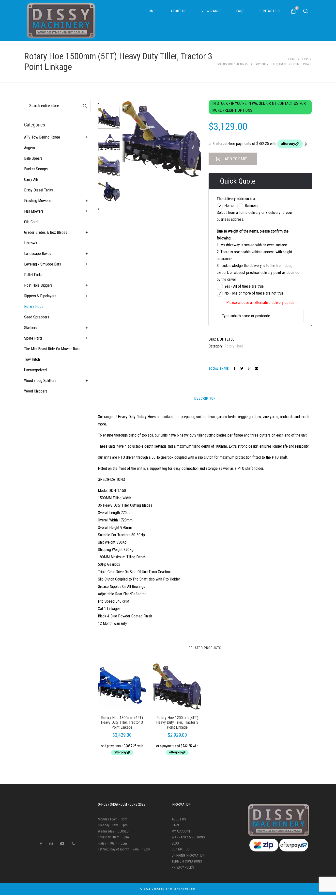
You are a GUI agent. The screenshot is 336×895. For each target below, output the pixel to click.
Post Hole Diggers (38, 285)
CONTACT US (181, 849)
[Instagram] (51, 843)
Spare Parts (33, 338)
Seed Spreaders (36, 317)
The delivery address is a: (236, 198)
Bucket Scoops (36, 169)
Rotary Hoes (234, 346)
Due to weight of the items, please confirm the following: (253, 234)
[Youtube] (62, 843)
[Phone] (73, 843)
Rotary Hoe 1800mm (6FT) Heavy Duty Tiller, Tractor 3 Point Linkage (122, 722)
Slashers (30, 327)
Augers (29, 147)
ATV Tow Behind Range (42, 137)
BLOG (175, 843)
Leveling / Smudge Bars (42, 264)
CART (175, 825)
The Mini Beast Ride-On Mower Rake (52, 348)
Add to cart (236, 159)
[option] (109, 119)
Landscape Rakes (37, 253)
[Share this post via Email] (256, 368)
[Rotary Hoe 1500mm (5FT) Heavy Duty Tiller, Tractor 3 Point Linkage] (161, 139)
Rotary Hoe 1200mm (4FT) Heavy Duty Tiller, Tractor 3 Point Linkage (177, 722)
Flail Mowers (34, 211)
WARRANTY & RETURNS (188, 837)
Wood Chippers (35, 391)
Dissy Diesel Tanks (38, 190)
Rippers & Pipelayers (40, 296)
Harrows (30, 243)
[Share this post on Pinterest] (249, 368)
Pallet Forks (33, 274)
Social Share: (220, 368)
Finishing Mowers (37, 200)
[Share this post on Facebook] (234, 368)
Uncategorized (35, 370)
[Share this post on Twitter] (241, 368)
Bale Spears (33, 158)
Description (205, 398)
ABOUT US (179, 819)
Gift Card (31, 222)
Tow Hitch (32, 359)
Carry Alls (31, 179)
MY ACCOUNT (181, 831)
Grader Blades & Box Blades (45, 232)
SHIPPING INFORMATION (188, 855)
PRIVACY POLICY (183, 867)
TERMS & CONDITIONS (187, 861)
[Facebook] (41, 843)
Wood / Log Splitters (40, 380)
